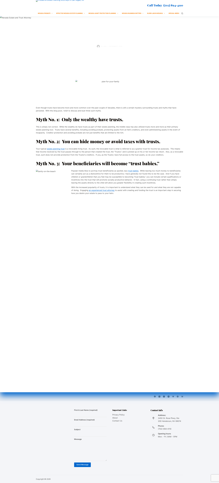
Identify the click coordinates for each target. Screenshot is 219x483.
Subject (77, 429)
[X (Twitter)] (159, 396)
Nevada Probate (44, 13)
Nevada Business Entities (131, 13)
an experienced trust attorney (102, 190)
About (115, 418)
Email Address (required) (84, 420)
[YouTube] (168, 396)
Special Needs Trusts (177, 13)
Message (78, 439)
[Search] (182, 13)
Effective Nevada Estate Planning (69, 13)
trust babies (133, 171)
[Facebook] (155, 396)
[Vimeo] (173, 396)
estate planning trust (56, 149)
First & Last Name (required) (86, 410)
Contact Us (117, 421)
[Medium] (182, 396)
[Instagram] (164, 396)
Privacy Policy (118, 415)
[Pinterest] (178, 396)
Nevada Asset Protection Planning (102, 13)
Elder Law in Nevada (155, 13)
